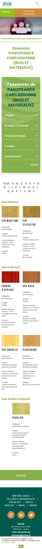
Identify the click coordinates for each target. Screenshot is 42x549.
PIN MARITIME (10, 221)
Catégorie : (6, 227)
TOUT (6, 183)
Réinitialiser (34, 165)
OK (21, 546)
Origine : (5, 234)
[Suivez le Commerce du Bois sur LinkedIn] (21, 515)
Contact (33, 505)
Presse (21, 505)
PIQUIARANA (30, 350)
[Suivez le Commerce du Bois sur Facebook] (11, 515)
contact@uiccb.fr (21, 535)
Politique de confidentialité (21, 499)
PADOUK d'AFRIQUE (8, 288)
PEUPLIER (17, 418)
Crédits (29, 502)
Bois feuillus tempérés (16, 399)
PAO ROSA (28, 286)
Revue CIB (9, 505)
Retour (21, 475)
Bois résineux (10, 202)
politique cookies (8, 542)
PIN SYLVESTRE (29, 223)
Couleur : (5, 251)
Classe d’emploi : (8, 240)
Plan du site (15, 502)
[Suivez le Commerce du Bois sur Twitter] (31, 515)
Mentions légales (21, 496)
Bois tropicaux (11, 267)
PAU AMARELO (10, 350)
